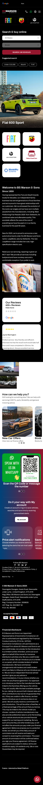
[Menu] (39, 12)
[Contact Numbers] (26, 12)
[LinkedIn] (22, 565)
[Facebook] (15, 565)
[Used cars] (32, 154)
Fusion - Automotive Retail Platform (15, 768)
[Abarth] (21, 20)
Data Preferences (18, 571)
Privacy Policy (7, 569)
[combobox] (21, 38)
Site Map (17, 569)
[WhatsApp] (31, 11)
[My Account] (35, 12)
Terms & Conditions (21, 567)
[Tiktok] (25, 565)
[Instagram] (18, 565)
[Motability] (11, 170)
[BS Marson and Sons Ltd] (9, 11)
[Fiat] (8, 20)
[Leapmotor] (34, 20)
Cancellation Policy (29, 569)
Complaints (6, 571)
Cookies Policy (7, 567)
